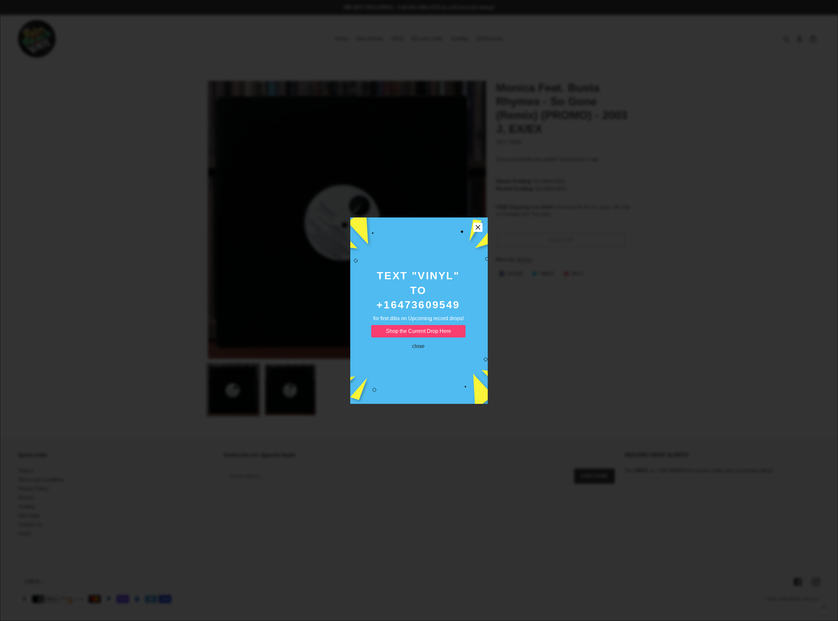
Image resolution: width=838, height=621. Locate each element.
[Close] (478, 227)
